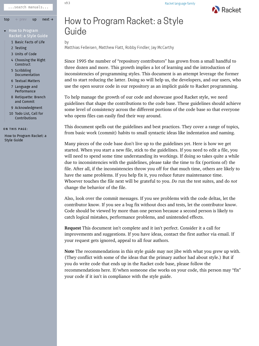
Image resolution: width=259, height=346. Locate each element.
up (34, 19)
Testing (20, 48)
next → (48, 19)
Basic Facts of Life (30, 42)
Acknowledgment (28, 108)
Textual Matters (27, 81)
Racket (169, 3)
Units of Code (26, 54)
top (6, 19)
